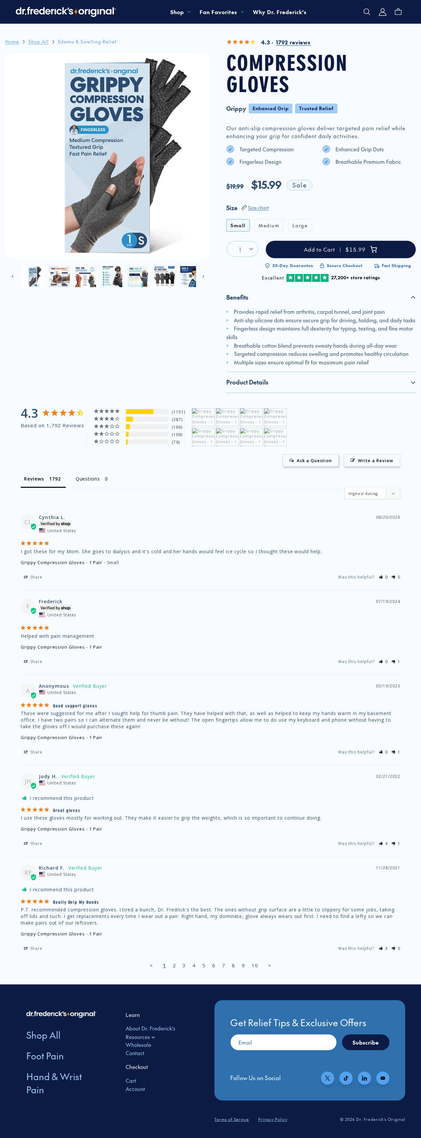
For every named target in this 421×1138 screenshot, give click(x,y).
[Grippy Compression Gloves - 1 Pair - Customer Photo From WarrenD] (203, 437)
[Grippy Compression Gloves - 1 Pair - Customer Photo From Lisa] (203, 417)
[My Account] (382, 11)
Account (135, 1088)
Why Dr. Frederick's (280, 11)
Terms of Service (231, 1119)
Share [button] (35, 577)
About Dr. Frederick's (150, 1028)
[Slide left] (12, 276)
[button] (321, 297)
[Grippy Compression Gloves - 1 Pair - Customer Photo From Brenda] (275, 437)
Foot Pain (45, 1055)
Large (300, 225)
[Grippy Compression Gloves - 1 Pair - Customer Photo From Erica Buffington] (275, 417)
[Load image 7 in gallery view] (190, 276)
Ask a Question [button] (314, 460)
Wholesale (138, 1044)
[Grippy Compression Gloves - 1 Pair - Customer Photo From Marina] (251, 417)
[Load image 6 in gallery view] (164, 276)
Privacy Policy (272, 1119)
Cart (131, 1080)
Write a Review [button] (375, 460)
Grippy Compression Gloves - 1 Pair (61, 562)
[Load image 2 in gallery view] (59, 276)
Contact (135, 1052)
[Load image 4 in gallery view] (111, 276)
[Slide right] (203, 276)
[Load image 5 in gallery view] (138, 276)
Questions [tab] (88, 479)
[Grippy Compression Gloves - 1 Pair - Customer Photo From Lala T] (227, 417)
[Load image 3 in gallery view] (85, 276)
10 (255, 965)
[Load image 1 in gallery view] (32, 276)
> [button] (269, 965)
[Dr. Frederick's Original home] (66, 12)
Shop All (43, 1034)
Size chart (258, 207)
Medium (269, 225)
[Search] (367, 11)
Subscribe (366, 1042)
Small (238, 225)
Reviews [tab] (34, 479)
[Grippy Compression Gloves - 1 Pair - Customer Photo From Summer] (227, 437)
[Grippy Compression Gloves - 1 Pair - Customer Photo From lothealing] (251, 437)
